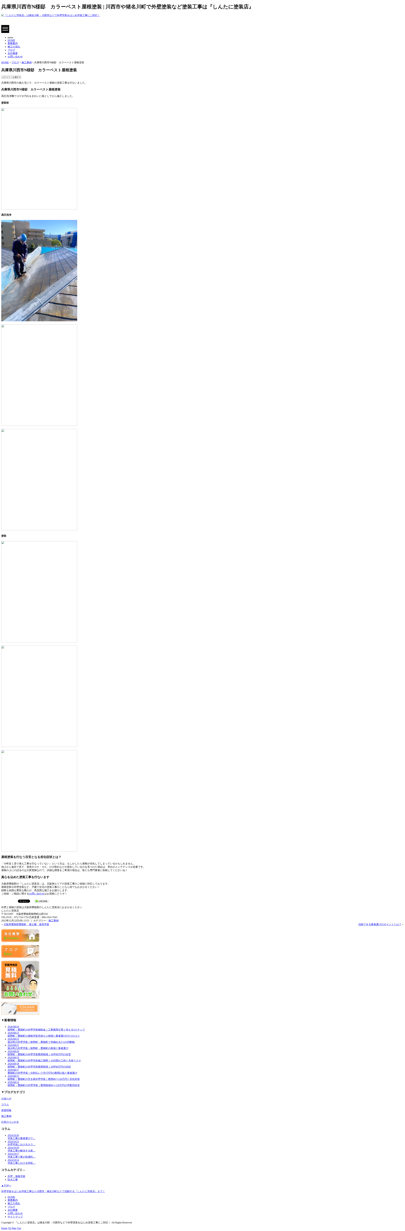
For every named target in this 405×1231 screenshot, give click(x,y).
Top (19, 1228)
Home (4, 1228)
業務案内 (13, 43)
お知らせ (6, 1098)
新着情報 (6, 1110)
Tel (9, 1228)
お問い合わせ (15, 56)
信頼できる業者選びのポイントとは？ (379, 924)
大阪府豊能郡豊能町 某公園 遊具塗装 (26, 924)
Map (14, 1228)
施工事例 (27, 62)
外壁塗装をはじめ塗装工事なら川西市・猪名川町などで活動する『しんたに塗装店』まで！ (53, 1191)
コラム (5, 1104)
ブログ (11, 50)
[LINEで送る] (41, 901)
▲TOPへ (6, 1185)
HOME (11, 40)
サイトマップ (15, 1216)
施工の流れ (14, 46)
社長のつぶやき (10, 1122)
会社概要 (13, 53)
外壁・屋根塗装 (16, 1176)
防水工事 (13, 1179)
